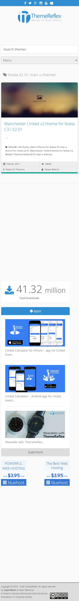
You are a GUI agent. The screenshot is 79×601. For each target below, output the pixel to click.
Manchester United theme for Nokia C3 (51, 150)
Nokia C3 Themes (15, 169)
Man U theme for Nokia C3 (45, 146)
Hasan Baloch (52, 169)
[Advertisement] (40, 34)
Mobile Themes (13, 154)
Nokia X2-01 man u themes (37, 154)
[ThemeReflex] (39, 26)
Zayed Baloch (10, 590)
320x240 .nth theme (19, 146)
